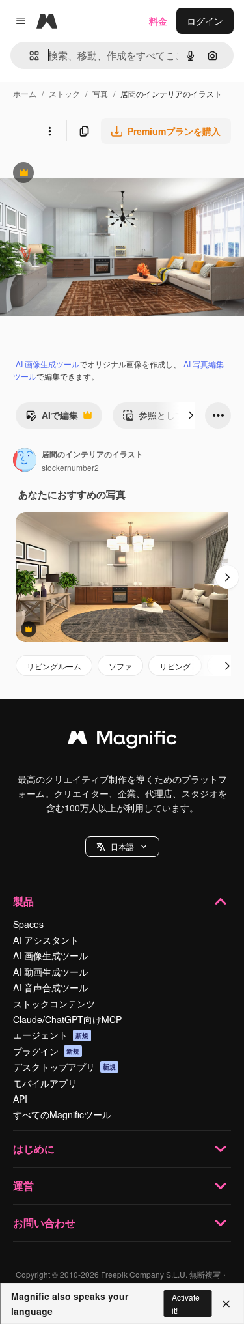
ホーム (24, 93)
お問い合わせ (44, 1222)
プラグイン (46, 1051)
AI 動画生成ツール (50, 971)
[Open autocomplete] (29, 56)
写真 (100, 93)
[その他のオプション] (49, 131)
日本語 (122, 846)
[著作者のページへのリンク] (24, 461)
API (20, 1098)
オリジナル (89, 174)
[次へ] (190, 415)
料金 (158, 20)
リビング (175, 665)
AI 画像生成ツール (47, 363)
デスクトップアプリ (64, 1066)
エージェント (50, 1034)
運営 (23, 1185)
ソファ (120, 665)
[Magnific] (122, 740)
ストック (64, 93)
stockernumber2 (70, 467)
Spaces (28, 924)
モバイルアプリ (45, 1083)
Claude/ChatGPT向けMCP (67, 1019)
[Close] (226, 1304)
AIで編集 (51, 418)
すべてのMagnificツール (62, 1114)
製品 (23, 901)
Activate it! (186, 1303)
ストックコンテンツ (54, 1003)
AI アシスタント (46, 939)
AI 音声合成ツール (50, 987)
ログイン (205, 20)
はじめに (34, 1148)
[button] (122, 846)
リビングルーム (54, 665)
